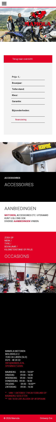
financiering (20, 119)
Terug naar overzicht (22, 59)
